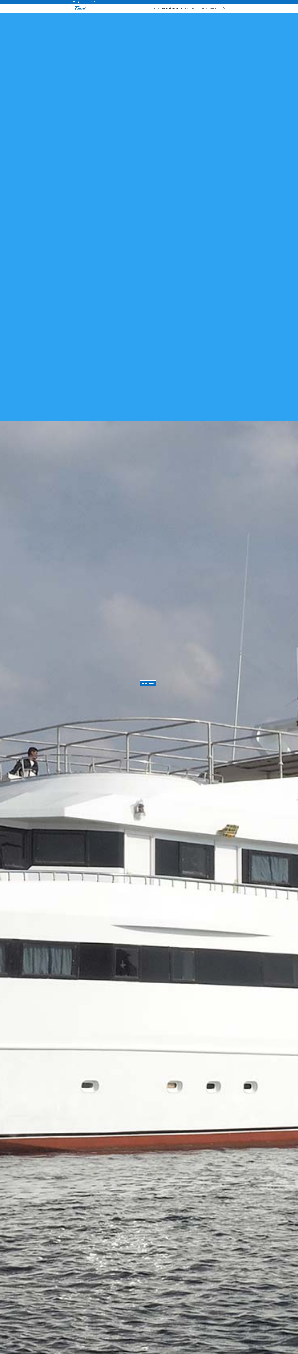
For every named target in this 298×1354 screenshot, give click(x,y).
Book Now (148, 683)
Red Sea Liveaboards (171, 8)
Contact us (215, 8)
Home (156, 8)
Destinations (190, 8)
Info (203, 8)
